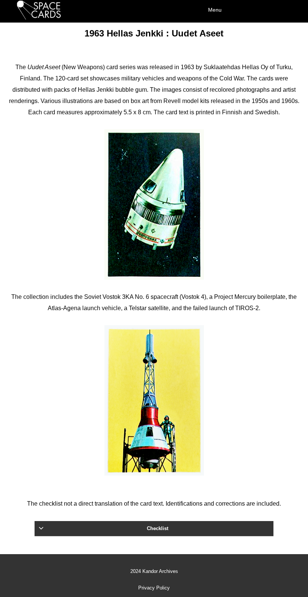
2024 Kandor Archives (154, 571)
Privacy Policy (154, 588)
